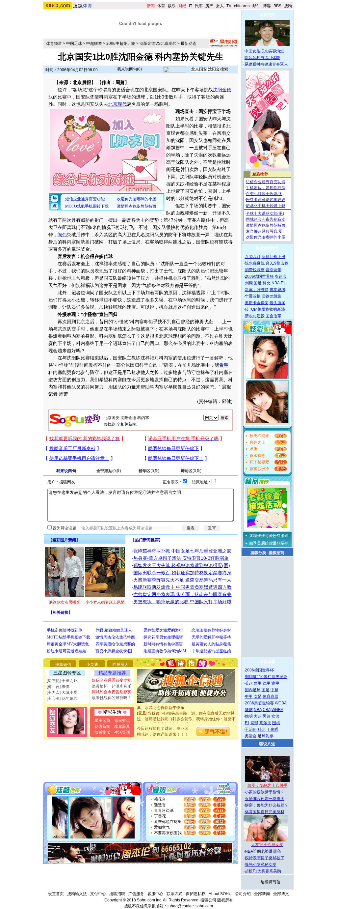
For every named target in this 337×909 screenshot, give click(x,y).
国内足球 (253, 690)
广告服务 (136, 894)
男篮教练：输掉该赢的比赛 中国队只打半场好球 (182, 601)
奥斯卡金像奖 (257, 302)
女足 (258, 696)
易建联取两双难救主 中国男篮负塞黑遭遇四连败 (182, 587)
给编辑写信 (270, 882)
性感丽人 (120, 664)
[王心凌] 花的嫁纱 (62, 698)
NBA (276, 283)
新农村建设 (255, 316)
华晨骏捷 (253, 296)
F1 (283, 283)
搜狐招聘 (117, 894)
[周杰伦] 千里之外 (62, 680)
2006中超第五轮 (120, 43)
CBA (267, 709)
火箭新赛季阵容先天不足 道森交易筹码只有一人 (182, 579)
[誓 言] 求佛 (58, 686)
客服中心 (155, 894)
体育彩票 (270, 696)
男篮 (267, 716)
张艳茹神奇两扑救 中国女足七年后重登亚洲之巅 (182, 551)
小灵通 (92, 664)
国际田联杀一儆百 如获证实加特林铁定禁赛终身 (182, 572)
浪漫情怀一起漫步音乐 (111, 686)
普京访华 (273, 270)
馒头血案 (277, 302)
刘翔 (249, 283)
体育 (161, 6)
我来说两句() (129, 69)
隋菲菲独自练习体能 (262, 57)
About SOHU (220, 894)
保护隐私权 (195, 894)
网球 (254, 723)
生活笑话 (122, 732)
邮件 (256, 6)
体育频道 (54, 43)
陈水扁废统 (255, 263)
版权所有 (225, 900)
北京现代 (117, 104)
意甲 (275, 683)
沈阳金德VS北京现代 (158, 43)
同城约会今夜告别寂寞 (111, 692)
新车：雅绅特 (257, 289)
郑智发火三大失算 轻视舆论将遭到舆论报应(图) (181, 565)
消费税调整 (255, 270)
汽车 (199, 6)
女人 (220, 6)
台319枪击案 (277, 263)
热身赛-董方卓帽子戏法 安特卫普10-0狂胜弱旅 (181, 558)
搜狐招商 (276, 553)
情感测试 (102, 732)
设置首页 (56, 894)
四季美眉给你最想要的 (269, 543)
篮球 (249, 709)
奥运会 (281, 276)
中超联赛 (94, 43)
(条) (108, 471)
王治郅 (251, 729)
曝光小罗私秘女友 (260, 864)
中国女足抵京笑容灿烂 (264, 51)
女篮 (275, 716)
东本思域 (277, 289)
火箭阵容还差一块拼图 (264, 798)
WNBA (277, 709)
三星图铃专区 (67, 672)
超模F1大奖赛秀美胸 (263, 871)
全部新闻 (262, 894)
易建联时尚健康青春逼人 (266, 64)
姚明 (249, 716)
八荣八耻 (253, 256)
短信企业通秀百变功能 (111, 680)
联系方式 (174, 894)
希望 (223, 365)
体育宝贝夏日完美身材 (264, 812)
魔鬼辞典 (122, 726)
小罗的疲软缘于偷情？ (264, 792)
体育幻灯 (267, 15)
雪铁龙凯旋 (271, 296)
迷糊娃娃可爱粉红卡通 (269, 535)
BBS (277, 6)
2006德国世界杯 (259, 276)
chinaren (242, 6)
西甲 (258, 683)
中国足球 (74, 43)
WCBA (281, 703)
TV (228, 6)
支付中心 (98, 894)
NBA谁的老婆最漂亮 (263, 851)
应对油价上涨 (273, 256)
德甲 (267, 683)
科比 (267, 283)
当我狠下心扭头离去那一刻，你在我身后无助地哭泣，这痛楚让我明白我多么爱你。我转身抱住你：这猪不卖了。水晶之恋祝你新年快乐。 (186, 713)
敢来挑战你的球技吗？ (111, 698)
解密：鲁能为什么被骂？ (266, 805)
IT (190, 6)
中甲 (249, 696)
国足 (258, 283)
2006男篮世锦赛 (259, 703)
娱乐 (172, 6)
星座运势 (102, 720)
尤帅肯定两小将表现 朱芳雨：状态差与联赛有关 (182, 594)
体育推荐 (267, 662)
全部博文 (281, 894)
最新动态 (188, 43)
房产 (209, 6)
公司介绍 (243, 894)
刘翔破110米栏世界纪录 (266, 676)
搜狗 (288, 6)
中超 (274, 690)
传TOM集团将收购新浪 (265, 309)
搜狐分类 (258, 553)
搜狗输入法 (77, 894)
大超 (258, 716)
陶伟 (62, 234)
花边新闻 (102, 726)
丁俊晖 (272, 729)
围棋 (276, 723)
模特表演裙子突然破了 (264, 858)
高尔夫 (265, 723)
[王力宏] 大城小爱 (62, 692)
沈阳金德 (222, 89)
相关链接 (60, 612)
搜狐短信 (63, 664)
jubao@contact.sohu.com (190, 906)
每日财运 (122, 720)
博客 (267, 6)
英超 (249, 683)
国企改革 (273, 316)
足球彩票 (265, 736)
